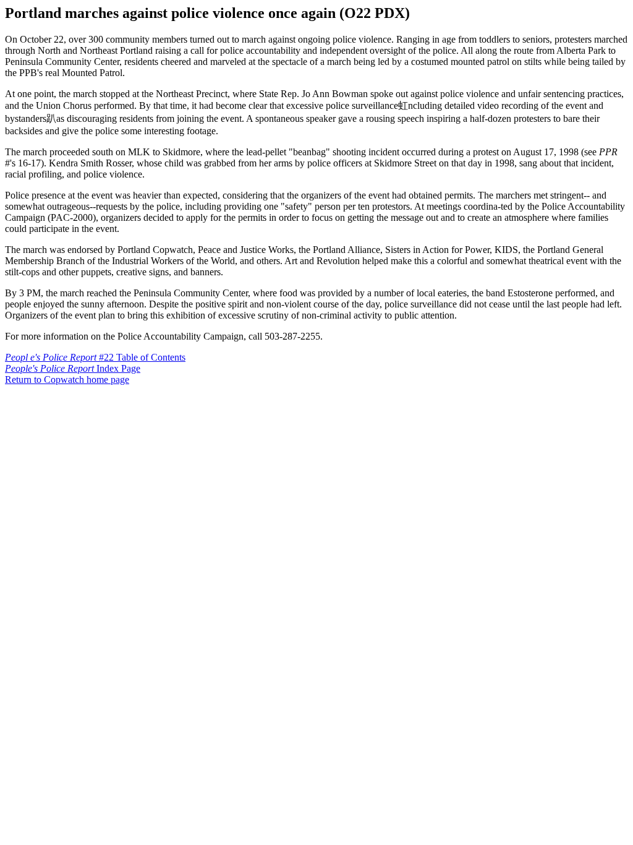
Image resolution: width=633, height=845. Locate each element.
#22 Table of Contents (95, 357)
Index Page (72, 368)
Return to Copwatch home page (67, 379)
